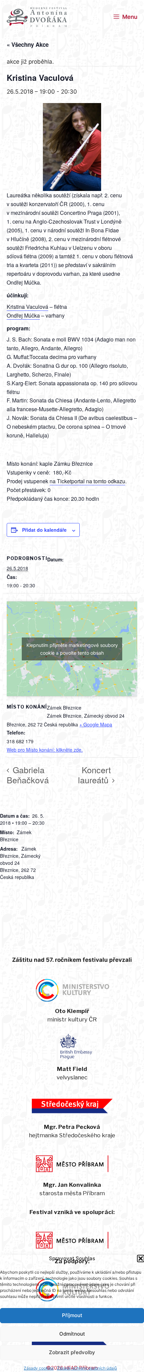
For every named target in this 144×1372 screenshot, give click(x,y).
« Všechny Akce (28, 44)
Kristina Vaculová (27, 307)
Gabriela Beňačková (28, 774)
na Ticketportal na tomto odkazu (87, 481)
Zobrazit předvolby (72, 1352)
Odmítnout (72, 1334)
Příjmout (72, 1315)
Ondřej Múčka (23, 315)
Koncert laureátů (94, 774)
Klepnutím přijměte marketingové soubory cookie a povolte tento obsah (72, 649)
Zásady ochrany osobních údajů (87, 1368)
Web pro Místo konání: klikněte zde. (45, 749)
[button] (140, 1258)
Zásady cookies (39, 1368)
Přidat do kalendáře (44, 529)
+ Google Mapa (95, 724)
